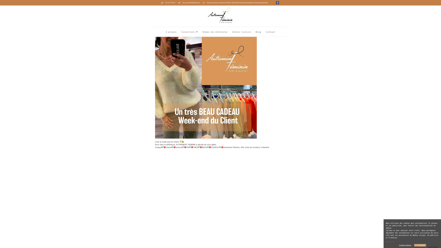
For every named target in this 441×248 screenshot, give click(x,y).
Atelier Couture (241, 32)
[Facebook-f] (277, 2)
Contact (270, 32)
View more (390, 242)
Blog (258, 32)
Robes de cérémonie (215, 32)
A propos (171, 32)
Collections (188, 32)
